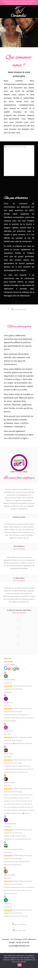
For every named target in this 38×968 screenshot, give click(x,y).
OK (19, 965)
